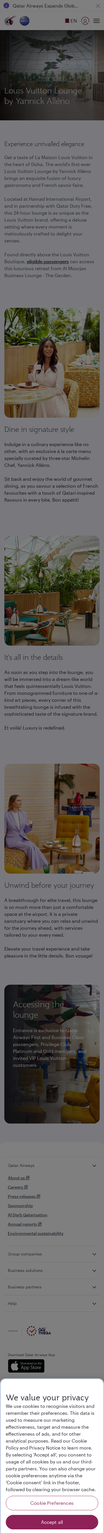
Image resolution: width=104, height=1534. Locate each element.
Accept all (52, 1522)
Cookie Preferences (52, 1503)
